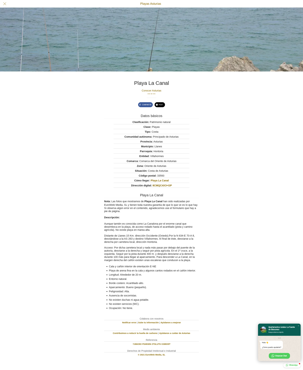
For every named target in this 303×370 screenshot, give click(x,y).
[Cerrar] (4, 3)
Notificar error (129, 322)
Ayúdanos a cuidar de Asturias (174, 333)
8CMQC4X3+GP (162, 185)
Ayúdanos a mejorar (170, 322)
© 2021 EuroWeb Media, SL (151, 355)
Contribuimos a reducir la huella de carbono (135, 333)
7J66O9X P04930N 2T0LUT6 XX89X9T (151, 344)
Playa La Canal (160, 180)
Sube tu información (148, 322)
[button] (298, 326)
